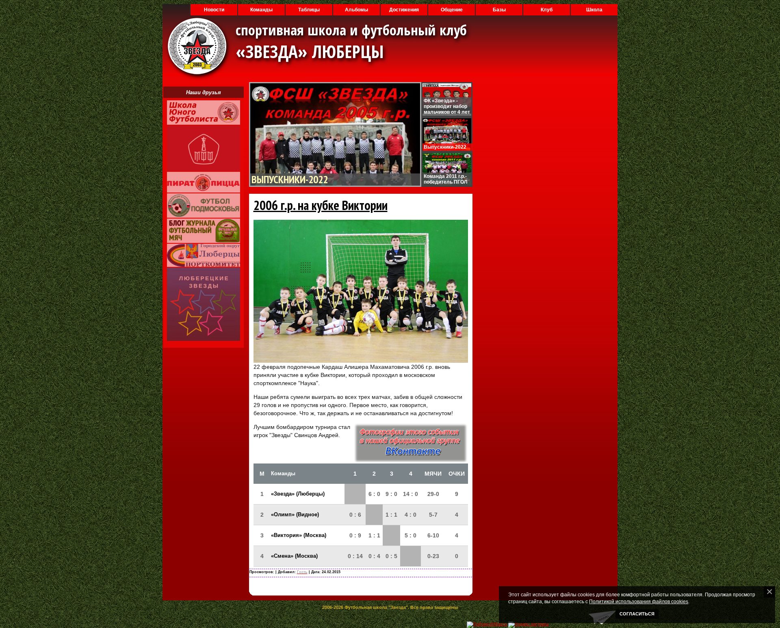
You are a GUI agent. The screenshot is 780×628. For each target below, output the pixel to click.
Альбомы (356, 10)
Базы (499, 10)
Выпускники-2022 (289, 179)
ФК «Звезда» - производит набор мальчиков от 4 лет (447, 106)
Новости (214, 10)
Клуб (546, 10)
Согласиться (637, 613)
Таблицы (309, 10)
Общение (452, 10)
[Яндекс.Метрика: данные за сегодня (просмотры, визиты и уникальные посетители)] (528, 625)
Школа (594, 10)
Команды (261, 10)
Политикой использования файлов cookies (638, 601)
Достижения (404, 10)
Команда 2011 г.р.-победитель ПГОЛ (445, 179)
